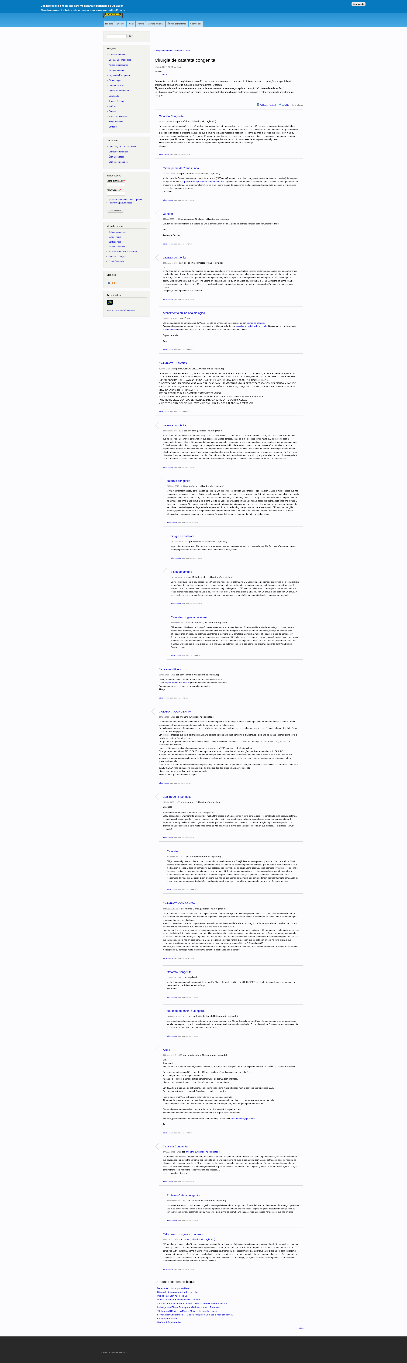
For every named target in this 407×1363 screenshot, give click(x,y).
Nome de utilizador (116, 181)
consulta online (170, 329)
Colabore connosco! (117, 232)
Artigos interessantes (118, 65)
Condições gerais (116, 261)
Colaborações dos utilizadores (122, 146)
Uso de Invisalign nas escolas (172, 1295)
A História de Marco (167, 1318)
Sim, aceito (358, 4)
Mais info (120, 10)
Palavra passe (114, 190)
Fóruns (141, 23)
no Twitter (285, 105)
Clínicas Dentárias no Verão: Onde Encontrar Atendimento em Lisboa (192, 1303)
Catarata (172, 851)
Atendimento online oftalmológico (184, 313)
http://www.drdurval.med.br (177, 683)
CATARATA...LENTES (173, 363)
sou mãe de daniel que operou (186, 1010)
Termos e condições (117, 256)
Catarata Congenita (179, 972)
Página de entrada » (165, 50)
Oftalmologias (115, 80)
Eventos (120, 23)
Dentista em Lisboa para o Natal (173, 1288)
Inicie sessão (164, 154)
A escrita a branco (117, 54)
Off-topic (113, 127)
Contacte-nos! (115, 242)
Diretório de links (116, 85)
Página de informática (119, 90)
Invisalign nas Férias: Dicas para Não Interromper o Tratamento (189, 1307)
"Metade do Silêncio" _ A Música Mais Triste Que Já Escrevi (187, 1311)
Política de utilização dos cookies (123, 252)
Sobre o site (195, 23)
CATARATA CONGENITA (175, 711)
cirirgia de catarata (182, 536)
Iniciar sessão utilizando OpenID (127, 199)
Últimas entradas (156, 23)
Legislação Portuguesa (119, 75)
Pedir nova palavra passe (120, 203)
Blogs (131, 23)
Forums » (180, 50)
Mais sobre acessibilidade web (121, 310)
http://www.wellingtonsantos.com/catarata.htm (203, 181)
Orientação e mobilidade (120, 60)
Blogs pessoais (116, 121)
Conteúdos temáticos (118, 152)
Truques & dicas (116, 101)
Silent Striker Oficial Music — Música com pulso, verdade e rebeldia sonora (195, 1314)
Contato (168, 213)
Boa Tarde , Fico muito (177, 796)
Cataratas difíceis (170, 669)
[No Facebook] (108, 282)
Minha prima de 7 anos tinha (181, 168)
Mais (301, 1328)
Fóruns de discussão (118, 116)
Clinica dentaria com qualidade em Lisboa (178, 1292)
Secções (111, 48)
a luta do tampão (181, 571)
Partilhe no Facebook (267, 105)
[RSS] (113, 282)
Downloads (114, 96)
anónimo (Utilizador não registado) (203, 1151)
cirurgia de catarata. (256, 323)
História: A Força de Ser (169, 1322)
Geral (187, 50)
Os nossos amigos (117, 70)
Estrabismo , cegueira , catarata (183, 1234)
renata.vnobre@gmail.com (243, 1118)
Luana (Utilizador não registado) (199, 1239)
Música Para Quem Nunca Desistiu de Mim (178, 1299)
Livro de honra (115, 237)
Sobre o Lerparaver (117, 247)
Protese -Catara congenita (183, 1195)
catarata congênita (174, 257)
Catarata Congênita (171, 116)
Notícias (109, 23)
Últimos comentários (176, 23)
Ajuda (166, 1049)
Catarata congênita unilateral (189, 617)
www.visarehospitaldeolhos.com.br (251, 326)
